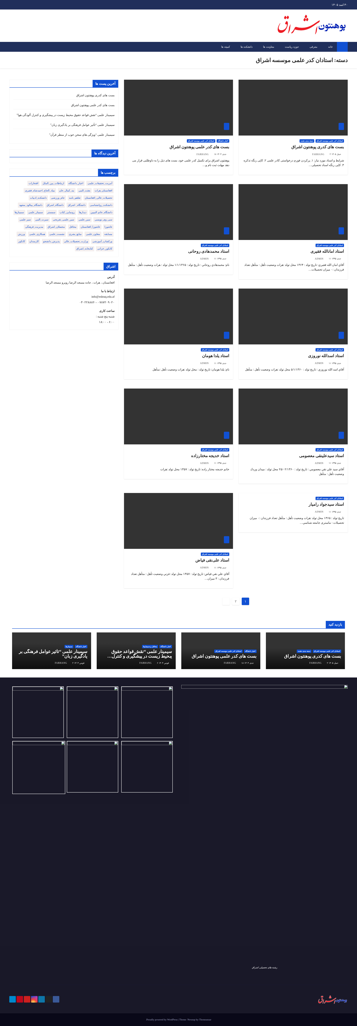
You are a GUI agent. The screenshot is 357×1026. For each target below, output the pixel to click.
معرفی (313, 46)
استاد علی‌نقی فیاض (212, 560)
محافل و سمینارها (150, 646)
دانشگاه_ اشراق (77, 205)
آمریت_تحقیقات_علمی (100, 183)
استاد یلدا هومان (215, 355)
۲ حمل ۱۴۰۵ (335, 154)
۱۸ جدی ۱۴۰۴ (220, 154)
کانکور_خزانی (104, 248)
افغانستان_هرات (103, 190)
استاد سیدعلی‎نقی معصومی (321, 455)
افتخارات (33, 183)
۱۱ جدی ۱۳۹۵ (335, 258)
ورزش (21, 234)
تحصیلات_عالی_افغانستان (98, 197)
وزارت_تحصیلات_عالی (76, 241)
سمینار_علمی (35, 212)
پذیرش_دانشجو (51, 241)
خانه (330, 46)
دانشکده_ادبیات (38, 197)
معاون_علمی (93, 234)
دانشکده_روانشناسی (101, 205)
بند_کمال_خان (66, 190)
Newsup (191, 1019)
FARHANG (318, 154)
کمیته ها (225, 46)
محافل (72, 226)
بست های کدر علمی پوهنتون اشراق (199, 146)
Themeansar (205, 1019)
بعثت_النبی (84, 190)
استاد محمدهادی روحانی (208, 251)
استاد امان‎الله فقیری (327, 251)
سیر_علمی (84, 219)
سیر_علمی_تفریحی (63, 219)
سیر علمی (25, 219)
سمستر (51, 212)
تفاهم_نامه (75, 197)
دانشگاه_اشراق (55, 205)
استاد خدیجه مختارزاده (210, 455)
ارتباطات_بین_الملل (53, 183)
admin (319, 258)
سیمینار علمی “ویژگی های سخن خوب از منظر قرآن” (82, 134)
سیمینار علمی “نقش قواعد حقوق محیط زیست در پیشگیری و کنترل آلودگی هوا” (65, 115)
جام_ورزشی (58, 197)
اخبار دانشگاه (223, 141)
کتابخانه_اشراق (84, 248)
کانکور (21, 241)
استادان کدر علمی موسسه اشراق (330, 141)
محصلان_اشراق (56, 226)
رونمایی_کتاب (67, 212)
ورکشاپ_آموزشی (102, 241)
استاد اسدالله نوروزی (326, 355)
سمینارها (19, 212)
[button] (12, 46)
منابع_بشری (75, 234)
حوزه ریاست (292, 46)
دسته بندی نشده (307, 141)
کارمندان (34, 241)
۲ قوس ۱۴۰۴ (78, 663)
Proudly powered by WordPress (162, 1019)
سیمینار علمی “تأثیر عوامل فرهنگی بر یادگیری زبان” (82, 124)
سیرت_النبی (42, 219)
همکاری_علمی (37, 234)
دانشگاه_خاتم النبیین (101, 212)
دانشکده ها (247, 46)
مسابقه (108, 234)
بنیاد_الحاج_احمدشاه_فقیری (40, 190)
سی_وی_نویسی (103, 219)
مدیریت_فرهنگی (34, 226)
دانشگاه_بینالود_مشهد (30, 205)
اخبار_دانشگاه (75, 183)
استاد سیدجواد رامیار (326, 504)
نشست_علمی (57, 234)
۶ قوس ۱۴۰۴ (163, 663)
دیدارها (82, 212)
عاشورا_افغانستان (90, 226)
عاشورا (108, 226)
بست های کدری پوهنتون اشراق (317, 146)
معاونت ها (268, 46)
